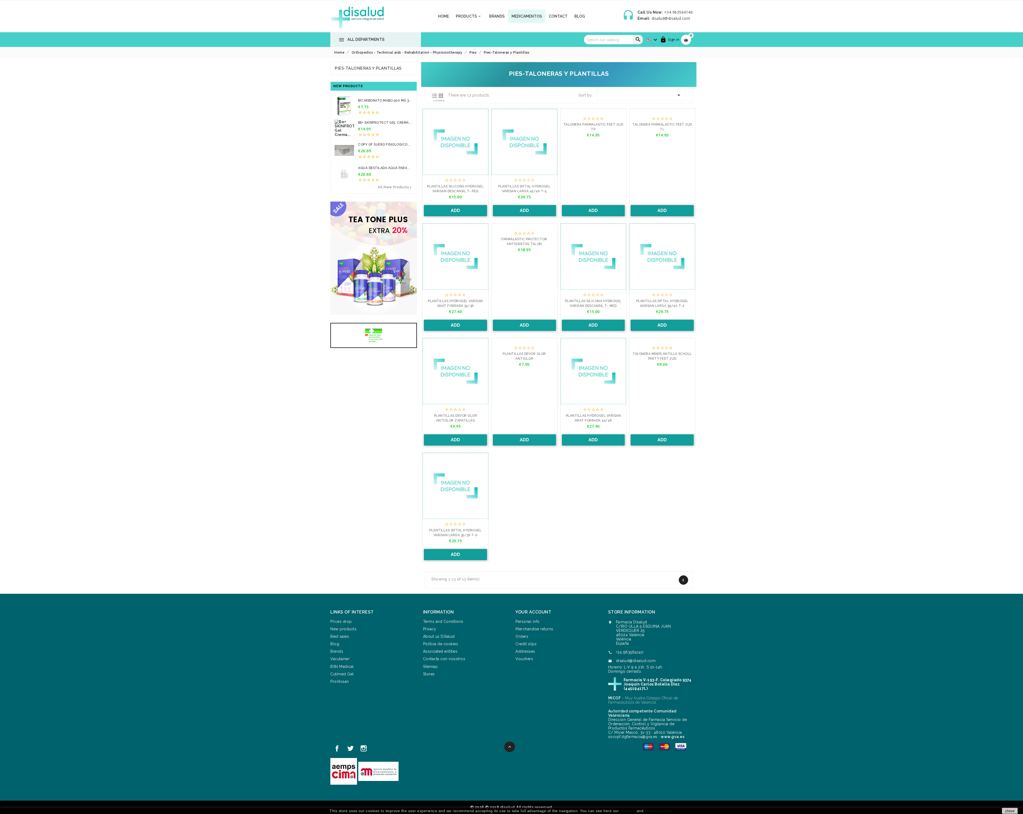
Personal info (527, 621)
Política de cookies (440, 644)
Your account (533, 612)
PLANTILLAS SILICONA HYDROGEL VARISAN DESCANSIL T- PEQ (455, 189)
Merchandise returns (534, 629)
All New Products (395, 187)
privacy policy (658, 811)
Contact (558, 16)
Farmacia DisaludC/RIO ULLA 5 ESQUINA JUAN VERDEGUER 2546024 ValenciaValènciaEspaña (643, 632)
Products (468, 16)
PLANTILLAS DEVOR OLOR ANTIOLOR (524, 356)
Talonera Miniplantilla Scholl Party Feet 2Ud (662, 356)
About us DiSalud (439, 636)
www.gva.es (672, 737)
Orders (521, 636)
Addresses (525, 651)
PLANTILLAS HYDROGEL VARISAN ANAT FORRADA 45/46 (593, 418)
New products (343, 629)
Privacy (429, 629)
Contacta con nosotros (444, 659)
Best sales (339, 636)
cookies (628, 811)
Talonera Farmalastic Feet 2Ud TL (662, 127)
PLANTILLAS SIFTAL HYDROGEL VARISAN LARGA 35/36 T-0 (455, 532)
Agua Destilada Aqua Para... (384, 168)
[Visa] (680, 746)
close (1010, 811)
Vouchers (524, 659)
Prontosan (339, 681)
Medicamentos (527, 16)
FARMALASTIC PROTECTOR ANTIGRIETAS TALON (524, 241)
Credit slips (526, 644)
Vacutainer (340, 659)
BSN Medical (342, 666)
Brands (497, 16)
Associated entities (440, 651)
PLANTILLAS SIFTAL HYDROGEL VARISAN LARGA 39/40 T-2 (662, 303)
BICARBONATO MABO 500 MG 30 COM (384, 101)
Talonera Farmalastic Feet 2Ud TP (593, 127)
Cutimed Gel (342, 674)
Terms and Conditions (443, 621)
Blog (579, 16)
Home (443, 16)
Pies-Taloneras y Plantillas (368, 68)
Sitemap (430, 666)
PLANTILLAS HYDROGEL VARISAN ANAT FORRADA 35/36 (455, 303)
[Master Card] (664, 746)
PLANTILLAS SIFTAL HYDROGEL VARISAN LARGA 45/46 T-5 (524, 189)
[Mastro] (648, 746)
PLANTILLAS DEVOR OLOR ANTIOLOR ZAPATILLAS (455, 418)
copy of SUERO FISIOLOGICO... (384, 144)
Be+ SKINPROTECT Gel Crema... (385, 123)
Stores (429, 674)
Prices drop (341, 621)
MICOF (614, 698)
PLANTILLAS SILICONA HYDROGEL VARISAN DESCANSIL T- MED (593, 303)
